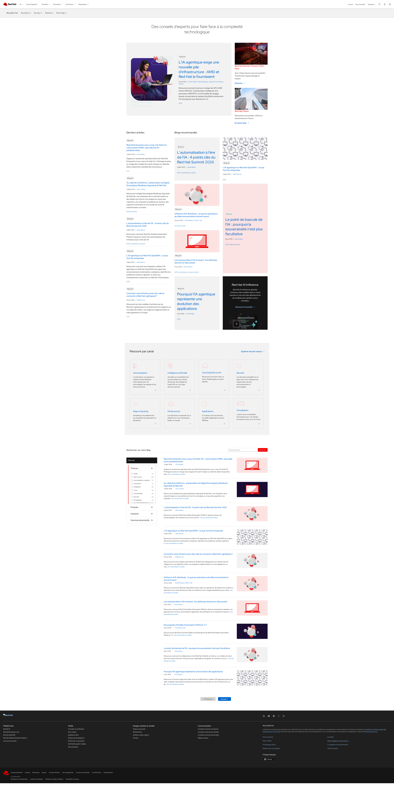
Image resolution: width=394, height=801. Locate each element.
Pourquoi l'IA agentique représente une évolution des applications (193, 671)
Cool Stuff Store (96, 772)
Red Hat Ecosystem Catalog (77, 744)
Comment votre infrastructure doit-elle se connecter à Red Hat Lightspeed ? (198, 554)
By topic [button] (37, 13)
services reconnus (371, 731)
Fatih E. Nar (198, 220)
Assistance (371, 4)
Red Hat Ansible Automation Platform (15, 738)
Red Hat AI (6, 729)
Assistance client (73, 735)
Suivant (223, 699)
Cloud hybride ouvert (211, 372)
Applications (207, 411)
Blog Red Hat (12, 13)
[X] (278, 717)
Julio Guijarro (239, 239)
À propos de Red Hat (16, 772)
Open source (138, 477)
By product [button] (25, 13)
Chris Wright (190, 314)
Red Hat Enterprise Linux (11, 732)
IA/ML (180, 103)
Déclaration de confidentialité (19, 779)
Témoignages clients (269, 745)
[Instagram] (283, 717)
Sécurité (196, 272)
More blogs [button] (60, 13)
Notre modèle (267, 741)
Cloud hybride (138, 493)
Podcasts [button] (48, 13)
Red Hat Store (137, 732)
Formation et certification (76, 729)
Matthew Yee (141, 300)
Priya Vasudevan (203, 82)
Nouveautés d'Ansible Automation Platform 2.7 (185, 625)
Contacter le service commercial (208, 729)
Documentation (360, 4)
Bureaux (44, 772)
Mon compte (72, 732)
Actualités (330, 737)
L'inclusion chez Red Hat (83, 772)
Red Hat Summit (108, 772)
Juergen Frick (213, 82)
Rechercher (262, 450)
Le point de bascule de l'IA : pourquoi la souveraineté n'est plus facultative (197, 648)
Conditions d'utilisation (36, 779)
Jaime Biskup (140, 230)
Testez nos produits (139, 729)
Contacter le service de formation (208, 735)
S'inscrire (238, 83)
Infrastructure (174, 411)
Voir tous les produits (9, 741)
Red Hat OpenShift (9, 735)
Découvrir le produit (243, 307)
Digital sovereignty (131, 211)
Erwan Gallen (192, 82)
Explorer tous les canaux (251, 351)
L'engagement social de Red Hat (337, 745)
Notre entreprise (268, 737)
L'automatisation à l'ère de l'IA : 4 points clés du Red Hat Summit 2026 (195, 507)
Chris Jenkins (141, 189)
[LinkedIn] (264, 717)
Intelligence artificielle (177, 373)
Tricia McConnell (180, 628)
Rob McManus (189, 220)
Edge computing (140, 411)
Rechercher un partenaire (76, 741)
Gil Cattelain (141, 154)
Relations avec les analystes (271, 748)
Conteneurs (137, 483)
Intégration (137, 487)
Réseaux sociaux (203, 738)
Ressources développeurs (76, 738)
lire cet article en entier (176, 474)
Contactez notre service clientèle (208, 732)
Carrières (27, 772)
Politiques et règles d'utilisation (54, 779)
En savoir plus (240, 123)
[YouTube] (269, 717)
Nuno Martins (188, 267)
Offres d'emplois (332, 748)
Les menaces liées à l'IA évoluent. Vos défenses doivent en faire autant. (196, 601)
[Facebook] (274, 717)
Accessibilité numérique (72, 779)
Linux (127, 171)
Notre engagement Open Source (337, 741)
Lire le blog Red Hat (67, 772)
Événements (35, 772)
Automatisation (140, 373)
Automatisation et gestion (138, 243)
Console (350, 4)
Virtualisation (242, 410)
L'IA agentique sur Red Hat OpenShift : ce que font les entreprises (193, 530)
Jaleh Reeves (140, 262)
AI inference (178, 226)
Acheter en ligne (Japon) (141, 735)
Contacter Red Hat (54, 772)
